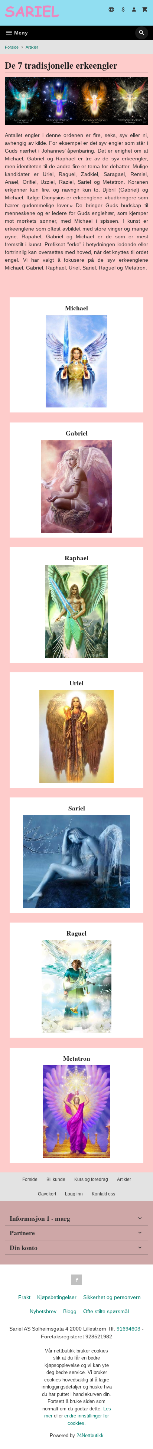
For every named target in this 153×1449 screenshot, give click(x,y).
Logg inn (74, 1194)
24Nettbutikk (90, 1435)
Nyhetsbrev (43, 1311)
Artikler (124, 1179)
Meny (20, 33)
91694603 (128, 1329)
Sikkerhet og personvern (112, 1297)
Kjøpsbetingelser (56, 1297)
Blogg (69, 1311)
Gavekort (47, 1194)
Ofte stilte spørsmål (106, 1311)
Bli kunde (55, 1179)
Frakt (24, 1297)
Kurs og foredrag (91, 1179)
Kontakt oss (103, 1194)
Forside (12, 47)
